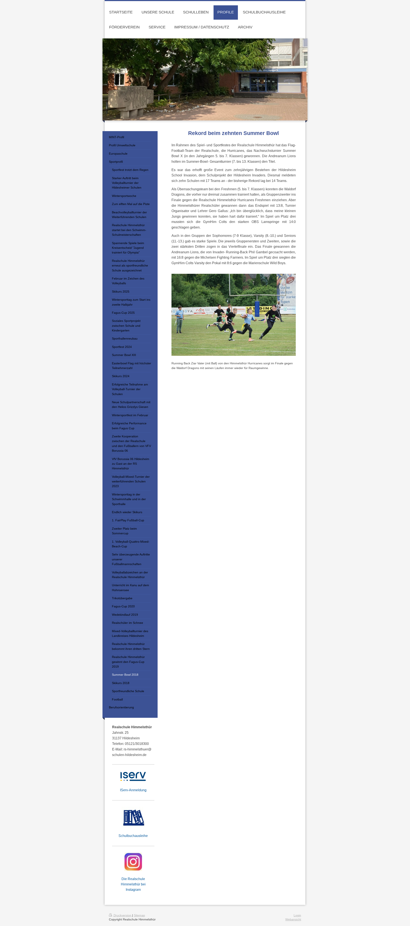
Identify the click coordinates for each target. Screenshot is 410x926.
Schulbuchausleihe (133, 836)
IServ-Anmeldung (133, 790)
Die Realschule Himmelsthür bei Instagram (133, 884)
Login (297, 915)
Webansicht (293, 919)
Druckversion (122, 915)
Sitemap (139, 915)
